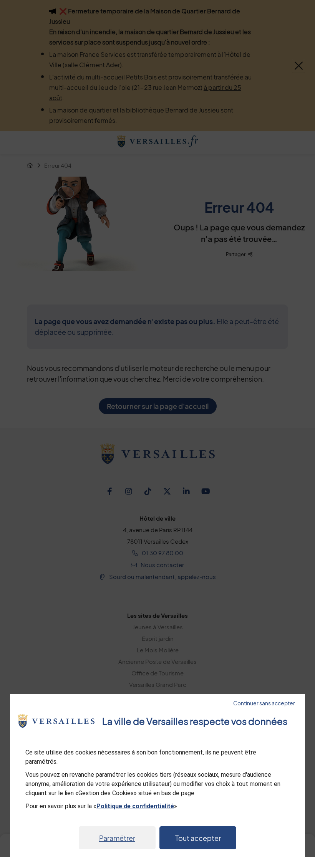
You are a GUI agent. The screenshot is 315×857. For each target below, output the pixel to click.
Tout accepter (198, 838)
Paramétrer (117, 838)
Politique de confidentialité (135, 806)
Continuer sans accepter (264, 703)
